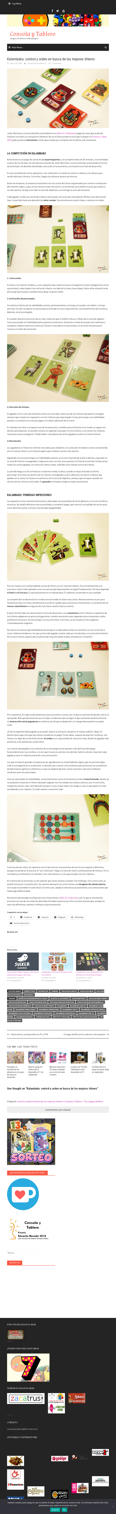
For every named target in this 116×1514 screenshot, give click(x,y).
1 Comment (56, 63)
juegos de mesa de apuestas (62, 1002)
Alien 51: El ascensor (59, 998)
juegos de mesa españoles (19, 1006)
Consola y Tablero (32, 34)
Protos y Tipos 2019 (61, 1017)
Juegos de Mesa (86, 991)
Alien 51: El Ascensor (69, 897)
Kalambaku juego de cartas (93, 1009)
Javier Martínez (78, 998)
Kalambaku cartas (78, 1006)
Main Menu (17, 47)
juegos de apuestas (17, 1002)
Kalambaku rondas (24, 1017)
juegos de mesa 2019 (37, 1002)
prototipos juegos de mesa (85, 1017)
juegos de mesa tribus (44, 1006)
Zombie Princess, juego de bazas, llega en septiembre (100, 1069)
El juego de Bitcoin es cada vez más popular (84, 1034)
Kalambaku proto (86, 1013)
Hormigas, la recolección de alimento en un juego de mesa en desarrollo (15, 1072)
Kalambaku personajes (65, 1013)
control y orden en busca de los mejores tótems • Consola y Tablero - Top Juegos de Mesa (60, 1101)
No (64, 1510)
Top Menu (16, 3)
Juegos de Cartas (69, 991)
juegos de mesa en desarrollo (90, 1002)
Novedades (28, 995)
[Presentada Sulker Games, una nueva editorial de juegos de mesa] (23, 962)
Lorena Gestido (43, 1017)
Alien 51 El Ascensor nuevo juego (33, 998)
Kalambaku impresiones (49, 1009)
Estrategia (43, 991)
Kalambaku (62, 1006)
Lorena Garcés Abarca (36, 63)
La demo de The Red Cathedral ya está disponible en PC (79, 1069)
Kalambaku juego (70, 1009)
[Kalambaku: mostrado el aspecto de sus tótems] (57, 962)
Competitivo (29, 991)
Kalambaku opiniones (43, 1013)
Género (54, 991)
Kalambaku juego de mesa (19, 1013)
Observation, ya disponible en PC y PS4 (29, 1034)
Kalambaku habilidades (26, 1009)
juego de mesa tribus (98, 998)
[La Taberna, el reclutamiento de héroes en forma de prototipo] (92, 962)
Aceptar (55, 1510)
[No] (112, 1506)
